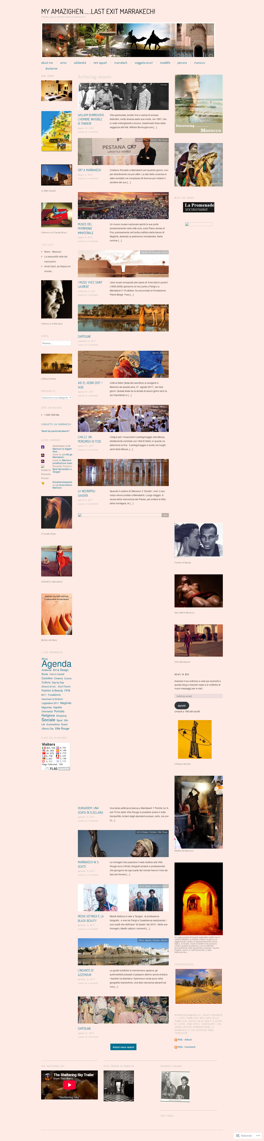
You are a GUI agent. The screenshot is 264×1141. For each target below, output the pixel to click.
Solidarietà (80, 62)
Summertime (53, 724)
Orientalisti (47, 711)
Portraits (164, 84)
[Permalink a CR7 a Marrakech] (123, 152)
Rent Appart (100, 62)
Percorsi (182, 62)
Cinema (58, 678)
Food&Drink (54, 694)
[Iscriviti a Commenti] (176, 1046)
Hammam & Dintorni (52, 699)
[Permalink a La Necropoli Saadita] (123, 473)
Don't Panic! (64, 686)
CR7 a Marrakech (89, 170)
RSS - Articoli (185, 1039)
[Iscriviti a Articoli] (176, 1039)
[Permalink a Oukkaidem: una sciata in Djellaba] (123, 659)
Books (45, 674)
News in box (182, 674)
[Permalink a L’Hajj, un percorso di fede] (123, 419)
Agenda (140, 140)
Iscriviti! (182, 705)
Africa (141, 940)
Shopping (61, 715)
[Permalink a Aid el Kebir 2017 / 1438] (123, 365)
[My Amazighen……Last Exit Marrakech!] (128, 41)
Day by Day (58, 682)
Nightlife (57, 707)
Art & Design (154, 252)
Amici (63, 62)
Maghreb (65, 703)
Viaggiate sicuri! (144, 62)
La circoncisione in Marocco (64, 486)
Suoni (64, 724)
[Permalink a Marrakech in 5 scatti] (123, 844)
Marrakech (120, 62)
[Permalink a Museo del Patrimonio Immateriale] (123, 206)
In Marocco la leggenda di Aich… (65, 448)
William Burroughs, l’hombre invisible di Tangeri (91, 119)
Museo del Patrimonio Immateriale (86, 228)
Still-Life (153, 140)
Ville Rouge (162, 140)
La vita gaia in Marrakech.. (65, 456)
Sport (146, 140)
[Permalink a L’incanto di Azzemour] (123, 953)
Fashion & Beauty (159, 886)
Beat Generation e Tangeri (62, 470)
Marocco (199, 62)
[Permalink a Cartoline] (123, 318)
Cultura (164, 194)
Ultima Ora (48, 728)
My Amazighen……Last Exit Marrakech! (98, 11)
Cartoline (84, 336)
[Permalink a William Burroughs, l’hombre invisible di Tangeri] (123, 97)
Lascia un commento (88, 131)
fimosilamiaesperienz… (65, 482)
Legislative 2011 (50, 703)
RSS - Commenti (186, 1046)
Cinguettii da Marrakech (56, 424)
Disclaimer (51, 68)
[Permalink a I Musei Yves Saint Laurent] (123, 264)
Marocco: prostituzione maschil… (65, 461)
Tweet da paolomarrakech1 (55, 431)
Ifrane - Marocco (52, 251)
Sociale (48, 719)
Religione (163, 352)
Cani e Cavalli (56, 674)
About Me (47, 62)
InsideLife (165, 62)
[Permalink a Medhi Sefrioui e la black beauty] (123, 898)
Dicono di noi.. (49, 686)
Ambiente (47, 670)
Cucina (68, 678)
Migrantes (47, 707)
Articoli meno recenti (123, 1047)
